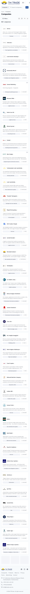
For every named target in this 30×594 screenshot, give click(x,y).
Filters (6, 18)
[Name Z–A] (27, 18)
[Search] (26, 7)
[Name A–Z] (24, 18)
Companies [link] (8, 11)
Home (2, 11)
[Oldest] (22, 18)
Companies (4, 7)
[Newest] (19, 18)
